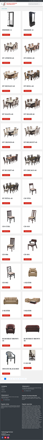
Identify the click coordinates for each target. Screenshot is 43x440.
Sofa (23, 405)
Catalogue (3, 389)
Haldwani (2, 405)
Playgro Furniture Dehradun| (35, 423)
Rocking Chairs (29, 405)
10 (19, 378)
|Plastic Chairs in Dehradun (26, 428)
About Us (2, 387)
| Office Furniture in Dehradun (31, 425)
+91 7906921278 (27, 390)
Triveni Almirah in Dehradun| (31, 421)
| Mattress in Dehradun (36, 425)
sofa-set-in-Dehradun (36, 424)
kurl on (30, 408)
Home (3, 8)
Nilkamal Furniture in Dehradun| (27, 424)
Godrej (36, 398)
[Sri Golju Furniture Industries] (10, 3)
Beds (25, 405)
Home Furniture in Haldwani (33, 412)
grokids (27, 407)
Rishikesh (18, 406)
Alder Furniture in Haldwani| (34, 415)
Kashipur (6, 406)
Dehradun (18, 405)
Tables (36, 405)
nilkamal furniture (25, 408)
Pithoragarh (14, 406)
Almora (8, 405)
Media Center (3, 391)
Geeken (23, 397)
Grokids (28, 397)
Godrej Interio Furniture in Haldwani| (32, 414)
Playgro (32, 397)
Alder (26, 397)
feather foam (28, 410)
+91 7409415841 (6, 399)
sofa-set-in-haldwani (34, 410)
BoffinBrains (3, 433)
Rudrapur (14, 405)
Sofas (23, 406)
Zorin (34, 398)
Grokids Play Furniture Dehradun (31, 422)
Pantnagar (10, 406)
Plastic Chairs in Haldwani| (33, 413)
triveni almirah (31, 407)
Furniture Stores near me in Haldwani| (28, 419)
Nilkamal (35, 397)
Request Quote (6, 34)
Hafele (31, 398)
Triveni (39, 398)
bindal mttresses (35, 406)
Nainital (5, 405)
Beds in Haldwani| (33, 416)
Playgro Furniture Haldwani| (34, 417)
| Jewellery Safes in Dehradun (31, 426)
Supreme (23, 399)
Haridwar (11, 405)
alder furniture (34, 408)
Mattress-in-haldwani (33, 411)
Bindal (28, 398)
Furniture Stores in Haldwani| (35, 418)
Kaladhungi (3, 406)
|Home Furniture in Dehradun (37, 427)
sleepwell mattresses (28, 406)
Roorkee (2, 407)
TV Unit (33, 405)
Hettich (25, 398)
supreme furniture (37, 407)
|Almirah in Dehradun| (35, 428)
